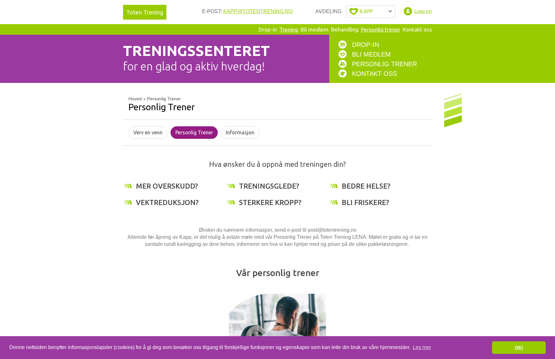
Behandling (344, 29)
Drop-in (268, 29)
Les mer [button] (422, 347)
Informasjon (240, 132)
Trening (288, 29)
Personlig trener (380, 29)
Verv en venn (148, 132)
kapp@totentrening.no (258, 11)
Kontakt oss (417, 29)
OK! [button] (519, 347)
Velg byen (370, 11)
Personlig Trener (194, 132)
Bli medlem (315, 29)
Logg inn (423, 11)
